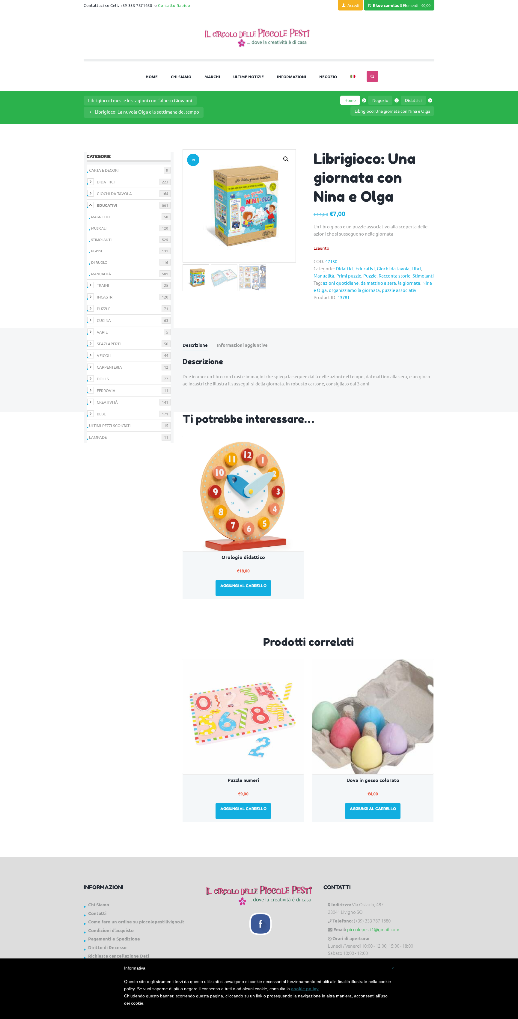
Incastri (105, 296)
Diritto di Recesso (107, 947)
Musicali (98, 228)
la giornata (409, 283)
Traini (103, 285)
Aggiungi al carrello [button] (243, 585)
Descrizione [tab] (195, 345)
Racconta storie (394, 275)
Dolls (103, 378)
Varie (102, 331)
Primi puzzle (348, 275)
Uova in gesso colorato (373, 780)
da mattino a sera (378, 283)
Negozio (380, 100)
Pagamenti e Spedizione (114, 939)
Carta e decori (104, 170)
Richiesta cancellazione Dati (118, 956)
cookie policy (305, 988)
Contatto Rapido (174, 5)
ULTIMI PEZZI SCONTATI (110, 425)
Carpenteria (109, 367)
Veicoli (104, 355)
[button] (286, 159)
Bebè (101, 413)
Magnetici (100, 216)
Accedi (353, 5)
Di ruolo (99, 262)
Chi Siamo (98, 905)
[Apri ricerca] (372, 76)
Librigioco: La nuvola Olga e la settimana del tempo (147, 111)
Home (350, 100)
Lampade (98, 437)
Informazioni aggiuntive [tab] (242, 345)
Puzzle (370, 275)
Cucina (104, 320)
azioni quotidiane (341, 283)
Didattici (413, 100)
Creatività (107, 402)
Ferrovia (106, 390)
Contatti (97, 913)
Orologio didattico (243, 557)
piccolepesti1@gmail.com (373, 929)
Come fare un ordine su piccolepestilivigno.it (136, 922)
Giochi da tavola (393, 268)
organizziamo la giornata (354, 290)
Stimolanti (423, 275)
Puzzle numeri (243, 780)
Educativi (365, 268)
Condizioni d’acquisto (111, 930)
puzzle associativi (400, 290)
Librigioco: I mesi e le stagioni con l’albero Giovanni (140, 100)
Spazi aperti (109, 343)
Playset (98, 250)
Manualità (324, 275)
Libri (416, 268)
